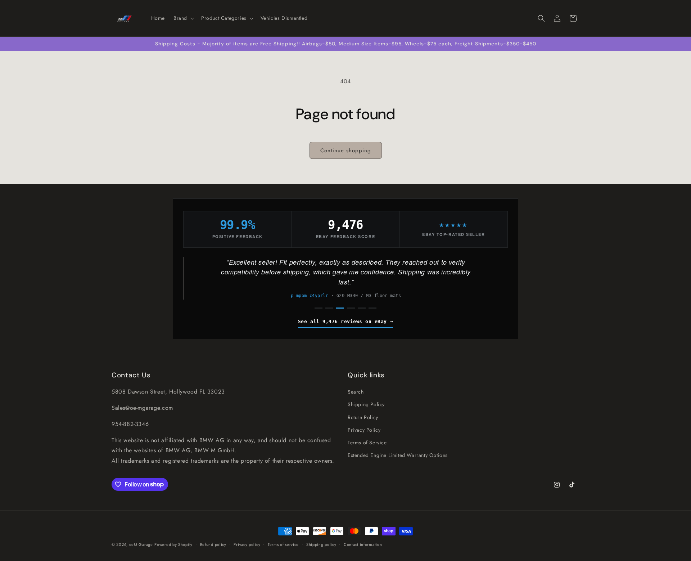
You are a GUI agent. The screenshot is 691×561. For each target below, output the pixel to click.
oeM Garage (141, 544)
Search (356, 391)
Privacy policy (247, 544)
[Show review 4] (351, 308)
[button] (183, 18)
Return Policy (363, 417)
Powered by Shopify (173, 544)
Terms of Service (367, 442)
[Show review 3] (340, 308)
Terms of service (283, 544)
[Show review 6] (372, 308)
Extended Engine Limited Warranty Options (398, 455)
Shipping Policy (366, 404)
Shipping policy (321, 544)
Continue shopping (345, 150)
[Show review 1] (318, 308)
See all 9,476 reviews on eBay (342, 321)
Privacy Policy (364, 429)
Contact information (363, 544)
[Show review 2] (329, 308)
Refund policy (213, 544)
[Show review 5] (362, 308)
